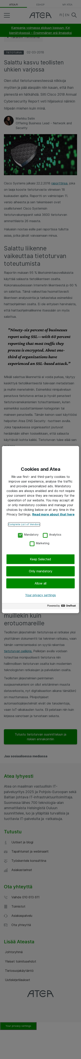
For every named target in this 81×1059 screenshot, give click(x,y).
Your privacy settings (40, 595)
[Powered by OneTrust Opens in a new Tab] (62, 606)
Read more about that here (53, 514)
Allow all (40, 583)
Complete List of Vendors (24, 524)
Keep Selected (40, 559)
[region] (40, 529)
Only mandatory (40, 571)
